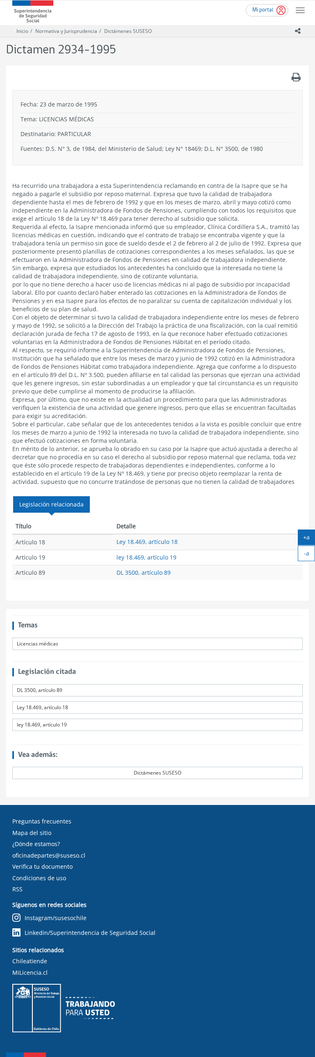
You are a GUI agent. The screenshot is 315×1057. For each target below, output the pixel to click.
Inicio (22, 31)
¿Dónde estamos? (36, 844)
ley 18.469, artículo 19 (146, 557)
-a (309, 555)
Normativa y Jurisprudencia (66, 31)
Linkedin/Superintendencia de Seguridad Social (90, 933)
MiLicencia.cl (30, 972)
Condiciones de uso (39, 878)
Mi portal (263, 10)
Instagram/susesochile (56, 918)
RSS (17, 889)
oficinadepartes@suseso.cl (48, 855)
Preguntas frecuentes (41, 821)
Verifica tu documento (42, 866)
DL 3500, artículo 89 (143, 572)
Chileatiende (29, 961)
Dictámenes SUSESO (128, 31)
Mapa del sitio (31, 833)
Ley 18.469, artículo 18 (147, 542)
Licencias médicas (37, 643)
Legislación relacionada (51, 504)
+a (309, 539)
